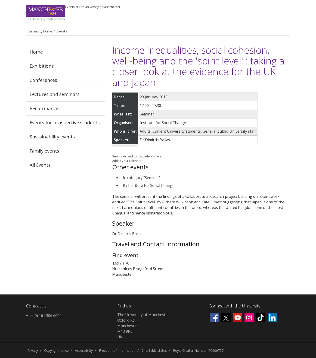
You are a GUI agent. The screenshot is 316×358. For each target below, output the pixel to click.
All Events (40, 165)
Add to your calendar (127, 161)
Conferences (43, 80)
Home (36, 52)
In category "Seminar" (142, 177)
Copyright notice (56, 350)
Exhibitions (42, 66)
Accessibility (84, 350)
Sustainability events (52, 137)
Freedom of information (117, 350)
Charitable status (154, 350)
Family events (44, 151)
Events (92, 7)
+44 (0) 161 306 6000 (44, 315)
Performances (45, 108)
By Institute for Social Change (148, 185)
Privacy (32, 350)
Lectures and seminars (55, 94)
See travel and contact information (136, 156)
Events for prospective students (65, 122)
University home (40, 31)
